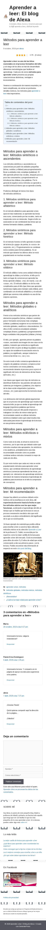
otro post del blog (24, 548)
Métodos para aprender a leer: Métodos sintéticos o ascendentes (20, 110)
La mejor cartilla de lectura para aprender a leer (20, 840)
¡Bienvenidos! (11, 597)
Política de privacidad (11, 897)
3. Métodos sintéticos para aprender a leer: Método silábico (24, 124)
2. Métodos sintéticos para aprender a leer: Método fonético (24, 120)
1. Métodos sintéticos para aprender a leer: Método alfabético (24, 115)
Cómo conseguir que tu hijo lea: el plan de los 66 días (22, 849)
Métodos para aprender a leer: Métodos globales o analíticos (20, 129)
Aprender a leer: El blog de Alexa (24, 13)
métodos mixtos (27, 590)
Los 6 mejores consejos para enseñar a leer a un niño (22, 852)
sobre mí (24, 822)
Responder (10, 644)
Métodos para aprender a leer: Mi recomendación (18, 140)
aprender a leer (12, 587)
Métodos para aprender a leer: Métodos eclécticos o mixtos (20, 135)
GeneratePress (24, 926)
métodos (22, 587)
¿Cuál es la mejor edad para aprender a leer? (23, 600)
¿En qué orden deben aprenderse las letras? (19, 855)
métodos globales (13, 590)
